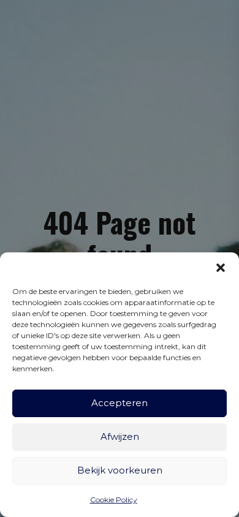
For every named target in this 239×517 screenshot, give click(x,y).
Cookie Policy (113, 499)
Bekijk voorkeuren (119, 470)
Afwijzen (120, 436)
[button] (220, 268)
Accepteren (119, 403)
